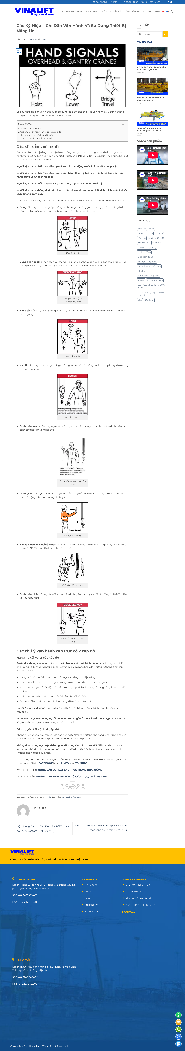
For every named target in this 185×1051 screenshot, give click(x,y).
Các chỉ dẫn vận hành (30, 128)
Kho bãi (141, 271)
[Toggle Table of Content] (122, 124)
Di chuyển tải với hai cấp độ (39, 138)
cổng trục (156, 243)
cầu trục (142, 238)
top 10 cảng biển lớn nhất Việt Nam (152, 286)
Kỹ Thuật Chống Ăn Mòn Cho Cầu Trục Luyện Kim (151, 68)
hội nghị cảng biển (147, 262)
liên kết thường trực (71, 797)
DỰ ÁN (79, 11)
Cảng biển (160, 233)
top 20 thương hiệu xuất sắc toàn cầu (151, 293)
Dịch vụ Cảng (144, 252)
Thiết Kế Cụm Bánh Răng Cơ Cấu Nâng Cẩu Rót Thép (151, 129)
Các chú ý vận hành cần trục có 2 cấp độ (40, 132)
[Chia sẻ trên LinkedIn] (83, 786)
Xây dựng (149, 300)
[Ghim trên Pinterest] (77, 786)
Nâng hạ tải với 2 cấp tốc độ (38, 135)
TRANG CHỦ (68, 11)
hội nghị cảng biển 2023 (149, 266)
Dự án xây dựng (145, 257)
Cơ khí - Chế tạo (145, 233)
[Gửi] (165, 34)
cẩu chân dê (144, 243)
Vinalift (44, 39)
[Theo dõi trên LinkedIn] (168, 2)
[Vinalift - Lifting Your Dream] (36, 11)
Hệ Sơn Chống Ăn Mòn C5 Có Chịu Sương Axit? (151, 99)
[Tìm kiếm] (172, 11)
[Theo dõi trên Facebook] (163, 2)
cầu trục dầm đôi (156, 238)
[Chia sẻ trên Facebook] (62, 786)
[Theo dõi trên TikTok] (166, 2)
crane (151, 229)
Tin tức (47, 797)
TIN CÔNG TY (105, 11)
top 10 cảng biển (155, 280)
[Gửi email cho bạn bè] (72, 786)
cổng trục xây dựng (147, 247)
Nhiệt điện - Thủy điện (148, 276)
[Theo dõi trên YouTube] (171, 2)
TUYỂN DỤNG (153, 11)
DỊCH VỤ (90, 11)
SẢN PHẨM (137, 11)
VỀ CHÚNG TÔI (120, 11)
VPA (140, 300)
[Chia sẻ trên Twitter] (67, 786)
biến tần (142, 229)
